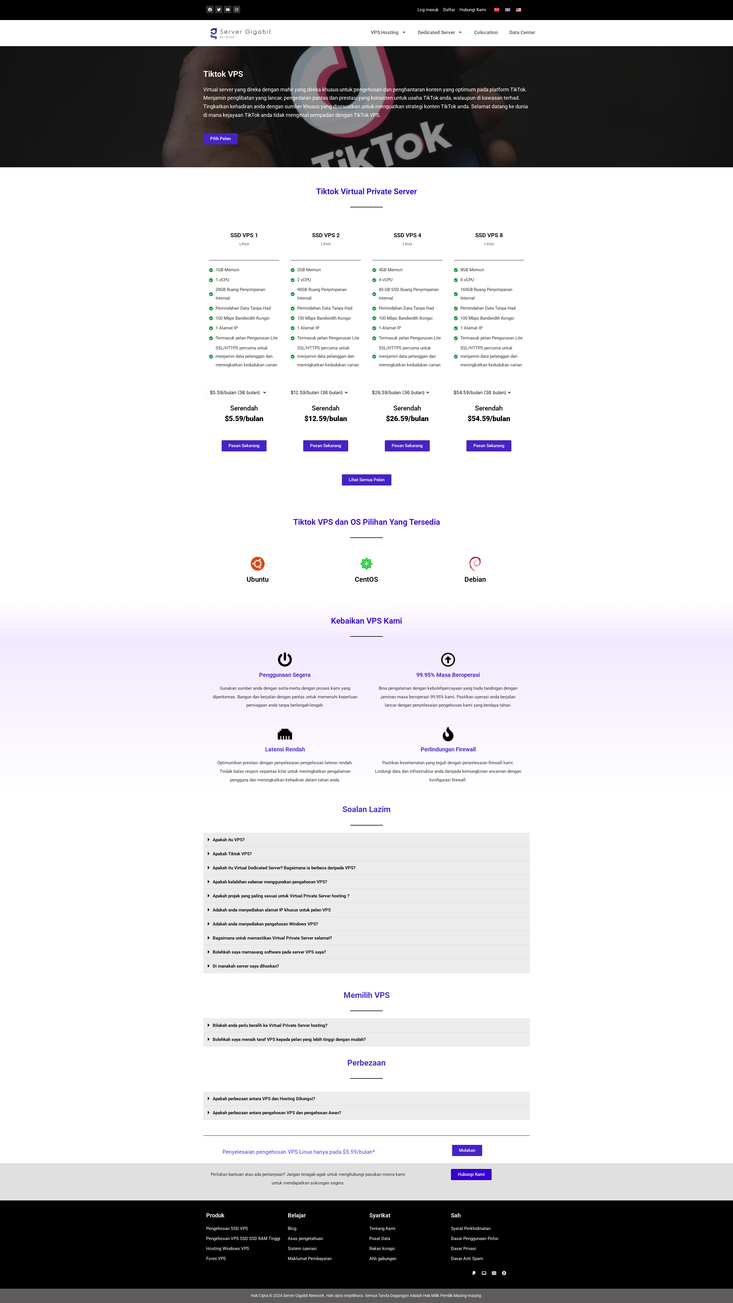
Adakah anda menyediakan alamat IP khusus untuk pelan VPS (272, 910)
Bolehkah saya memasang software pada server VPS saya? (269, 952)
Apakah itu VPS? (229, 839)
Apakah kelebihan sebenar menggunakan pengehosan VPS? (270, 882)
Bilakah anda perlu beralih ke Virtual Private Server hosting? (270, 1025)
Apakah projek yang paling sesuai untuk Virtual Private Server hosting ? (281, 896)
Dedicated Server (436, 32)
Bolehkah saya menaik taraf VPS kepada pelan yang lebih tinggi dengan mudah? (289, 1039)
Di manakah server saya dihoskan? (246, 966)
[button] (366, 840)
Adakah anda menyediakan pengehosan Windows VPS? (265, 924)
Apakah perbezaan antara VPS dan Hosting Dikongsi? (264, 1098)
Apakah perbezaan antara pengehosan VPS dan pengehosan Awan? (277, 1112)
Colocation (486, 32)
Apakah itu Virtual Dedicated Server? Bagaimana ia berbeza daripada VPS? (284, 867)
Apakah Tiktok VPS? (232, 853)
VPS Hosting (385, 32)
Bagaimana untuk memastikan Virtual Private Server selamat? (272, 938)
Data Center (522, 32)
